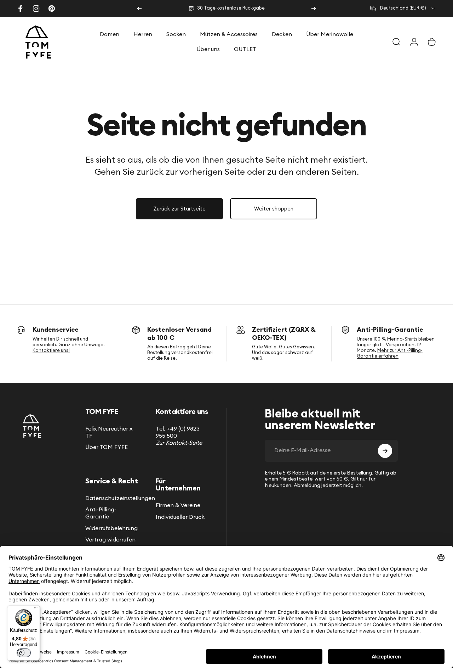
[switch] (24, 653)
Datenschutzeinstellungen (120, 498)
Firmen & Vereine (178, 505)
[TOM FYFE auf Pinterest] (51, 8)
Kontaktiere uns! (51, 350)
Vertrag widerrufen (110, 540)
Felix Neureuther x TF (108, 432)
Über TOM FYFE (106, 447)
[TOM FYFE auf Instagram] (36, 8)
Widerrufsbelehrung (111, 528)
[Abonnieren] (385, 451)
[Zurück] (139, 8)
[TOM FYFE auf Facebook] (20, 8)
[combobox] (403, 8)
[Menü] (35, 609)
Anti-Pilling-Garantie (100, 513)
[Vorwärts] (313, 8)
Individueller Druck (180, 517)
